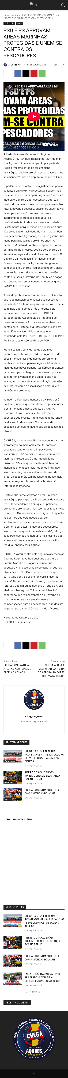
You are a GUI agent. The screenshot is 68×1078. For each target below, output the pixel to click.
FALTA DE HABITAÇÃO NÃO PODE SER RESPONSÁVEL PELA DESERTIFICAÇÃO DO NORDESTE (43, 977)
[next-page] (11, 807)
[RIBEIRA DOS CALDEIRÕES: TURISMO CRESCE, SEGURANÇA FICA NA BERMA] (12, 777)
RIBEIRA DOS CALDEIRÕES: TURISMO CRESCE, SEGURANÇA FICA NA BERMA (42, 776)
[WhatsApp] (42, 73)
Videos (19, 23)
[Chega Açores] (5, 65)
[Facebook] (17, 73)
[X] (25, 73)
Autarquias (9, 782)
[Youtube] (43, 727)
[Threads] (49, 727)
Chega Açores (18, 64)
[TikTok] (31, 727)
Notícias (16, 15)
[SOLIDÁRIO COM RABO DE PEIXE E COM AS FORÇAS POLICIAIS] (12, 794)
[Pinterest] (34, 73)
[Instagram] (25, 727)
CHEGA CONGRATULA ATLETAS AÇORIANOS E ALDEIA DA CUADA (17, 669)
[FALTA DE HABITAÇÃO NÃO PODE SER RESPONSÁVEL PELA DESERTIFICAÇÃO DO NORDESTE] (12, 978)
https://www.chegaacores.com (34, 721)
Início (6, 15)
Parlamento (9, 23)
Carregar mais (33, 991)
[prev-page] (5, 807)
